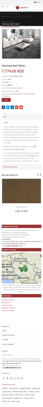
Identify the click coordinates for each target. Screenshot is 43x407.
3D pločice (4, 388)
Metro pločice (6, 302)
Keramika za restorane (8, 395)
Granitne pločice (13, 388)
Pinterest (11, 378)
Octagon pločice (18, 398)
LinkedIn (12, 107)
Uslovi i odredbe (8, 344)
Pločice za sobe (6, 401)
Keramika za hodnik (34, 391)
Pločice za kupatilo (28, 398)
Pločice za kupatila (8, 311)
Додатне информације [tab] (10, 167)
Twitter (8, 107)
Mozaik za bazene (30, 395)
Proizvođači (5, 96)
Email (21, 107)
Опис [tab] (5, 117)
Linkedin (18, 378)
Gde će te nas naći (9, 335)
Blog (4, 330)
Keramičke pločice (16, 94)
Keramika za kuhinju (8, 308)
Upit (6, 100)
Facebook (3, 107)
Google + (16, 107)
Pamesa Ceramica (16, 88)
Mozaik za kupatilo (7, 398)
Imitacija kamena (6, 391)
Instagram (14, 378)
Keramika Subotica (8, 300)
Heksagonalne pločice (25, 388)
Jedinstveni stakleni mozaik (20, 391)
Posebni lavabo (7, 305)
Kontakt (5, 340)
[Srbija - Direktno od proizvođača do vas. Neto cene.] (21, 8)
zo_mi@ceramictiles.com (30, 156)
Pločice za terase (15, 401)
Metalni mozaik (19, 395)
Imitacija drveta (36, 388)
